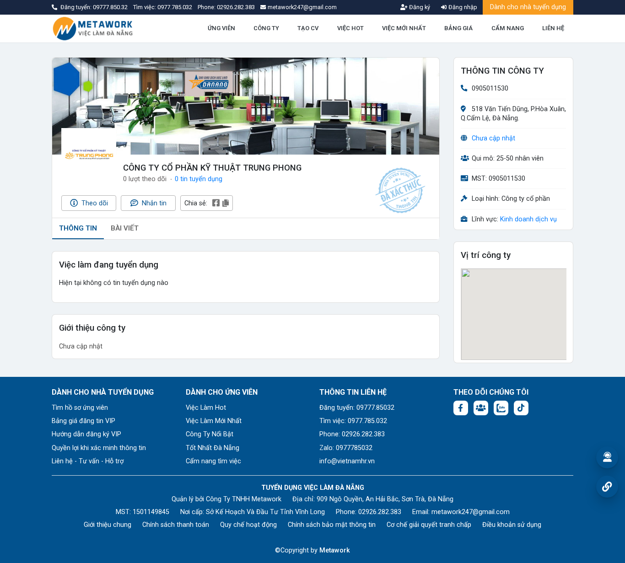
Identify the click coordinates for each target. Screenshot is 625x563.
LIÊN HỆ (553, 28)
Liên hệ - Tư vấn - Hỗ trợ (88, 461)
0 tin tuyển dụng (198, 179)
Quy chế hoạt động (248, 525)
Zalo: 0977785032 (345, 448)
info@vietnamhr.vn (347, 461)
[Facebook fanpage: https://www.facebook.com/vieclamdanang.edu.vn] (460, 408)
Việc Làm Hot (206, 408)
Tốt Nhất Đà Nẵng (212, 448)
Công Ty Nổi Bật (209, 434)
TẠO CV (307, 28)
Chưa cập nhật (493, 138)
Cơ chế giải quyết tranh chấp (429, 525)
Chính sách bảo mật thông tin (332, 525)
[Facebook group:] (481, 408)
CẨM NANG (507, 28)
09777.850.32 (111, 7)
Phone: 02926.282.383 (352, 434)
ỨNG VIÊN (221, 28)
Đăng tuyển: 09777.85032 (356, 408)
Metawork (334, 550)
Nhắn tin (153, 203)
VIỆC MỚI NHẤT (404, 28)
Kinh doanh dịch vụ (528, 219)
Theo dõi (94, 203)
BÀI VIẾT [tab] (125, 228)
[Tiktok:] (521, 408)
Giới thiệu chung (107, 525)
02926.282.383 (236, 7)
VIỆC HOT (350, 28)
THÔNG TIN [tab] (78, 228)
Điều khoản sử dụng (511, 525)
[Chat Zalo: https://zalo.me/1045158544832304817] (501, 408)
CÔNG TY (266, 28)
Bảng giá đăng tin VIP (83, 421)
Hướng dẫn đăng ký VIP (86, 434)
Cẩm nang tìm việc (213, 461)
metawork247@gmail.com (470, 512)
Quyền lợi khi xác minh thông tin (99, 448)
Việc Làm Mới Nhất (214, 421)
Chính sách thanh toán (175, 525)
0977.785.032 (175, 7)
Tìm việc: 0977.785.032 (353, 421)
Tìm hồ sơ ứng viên (80, 408)
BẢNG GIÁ (458, 28)
